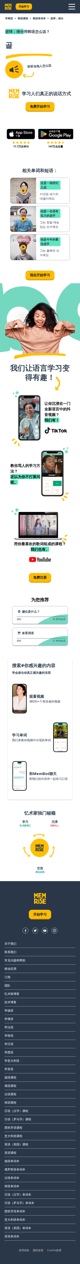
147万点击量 (55, 146)
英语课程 (10, 1153)
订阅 (7, 977)
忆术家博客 (11, 994)
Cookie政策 (54, 1250)
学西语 (8, 1052)
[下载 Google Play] (55, 134)
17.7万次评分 (21, 146)
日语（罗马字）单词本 (19, 1203)
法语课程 (10, 1094)
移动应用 (10, 969)
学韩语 (9, 18)
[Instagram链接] (54, 931)
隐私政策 (38, 1250)
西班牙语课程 (13, 1128)
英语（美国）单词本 (17, 1228)
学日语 (8, 1044)
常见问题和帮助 (14, 960)
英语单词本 (11, 1236)
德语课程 (10, 1077)
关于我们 (10, 944)
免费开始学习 (40, 106)
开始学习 (24, 6)
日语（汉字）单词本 (17, 1194)
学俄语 (8, 1019)
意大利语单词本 (14, 1220)
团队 (7, 985)
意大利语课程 (13, 1136)
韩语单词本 (39, 18)
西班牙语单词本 (14, 1211)
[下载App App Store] (21, 134)
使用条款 (24, 1250)
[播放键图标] (23, 191)
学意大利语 (11, 1061)
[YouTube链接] (45, 931)
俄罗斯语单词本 (14, 1169)
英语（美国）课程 (16, 1144)
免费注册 (40, 577)
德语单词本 (11, 1161)
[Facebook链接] (25, 931)
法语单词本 (11, 1178)
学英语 (8, 1069)
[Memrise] (8, 6)
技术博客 (10, 1002)
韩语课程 (23, 18)
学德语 (8, 1010)
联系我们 (10, 952)
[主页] (14, 93)
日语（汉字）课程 (16, 1111)
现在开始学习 (40, 275)
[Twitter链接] (35, 931)
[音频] (14, 69)
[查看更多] (71, 6)
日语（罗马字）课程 (17, 1119)
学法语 (8, 1027)
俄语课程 (10, 1086)
